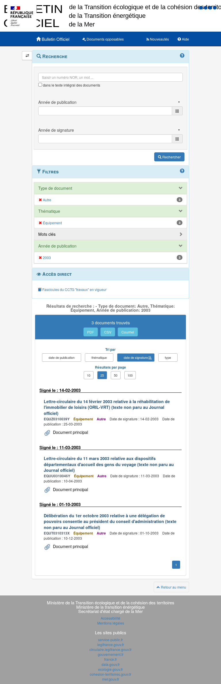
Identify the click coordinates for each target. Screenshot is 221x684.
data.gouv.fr (111, 664)
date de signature (136, 357)
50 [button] (115, 375)
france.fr (110, 659)
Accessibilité (110, 618)
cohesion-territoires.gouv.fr (110, 674)
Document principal (70, 432)
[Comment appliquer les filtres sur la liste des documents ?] (182, 171)
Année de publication (57, 246)
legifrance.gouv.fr (110, 644)
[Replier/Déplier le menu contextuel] (27, 55)
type (168, 357)
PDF (90, 331)
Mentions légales (110, 622)
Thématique (49, 211)
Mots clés (47, 234)
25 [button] (102, 375)
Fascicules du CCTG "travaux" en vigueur (73, 289)
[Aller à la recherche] (210, 7)
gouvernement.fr (110, 654)
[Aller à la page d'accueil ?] (214, 7)
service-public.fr (110, 639)
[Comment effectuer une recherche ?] (182, 55)
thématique (99, 357)
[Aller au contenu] (206, 7)
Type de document (55, 188)
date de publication (62, 357)
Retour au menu (173, 587)
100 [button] (130, 375)
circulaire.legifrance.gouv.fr (110, 649)
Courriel (127, 331)
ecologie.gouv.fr (110, 669)
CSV (107, 331)
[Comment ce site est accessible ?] (201, 7)
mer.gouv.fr (110, 679)
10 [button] (88, 375)
